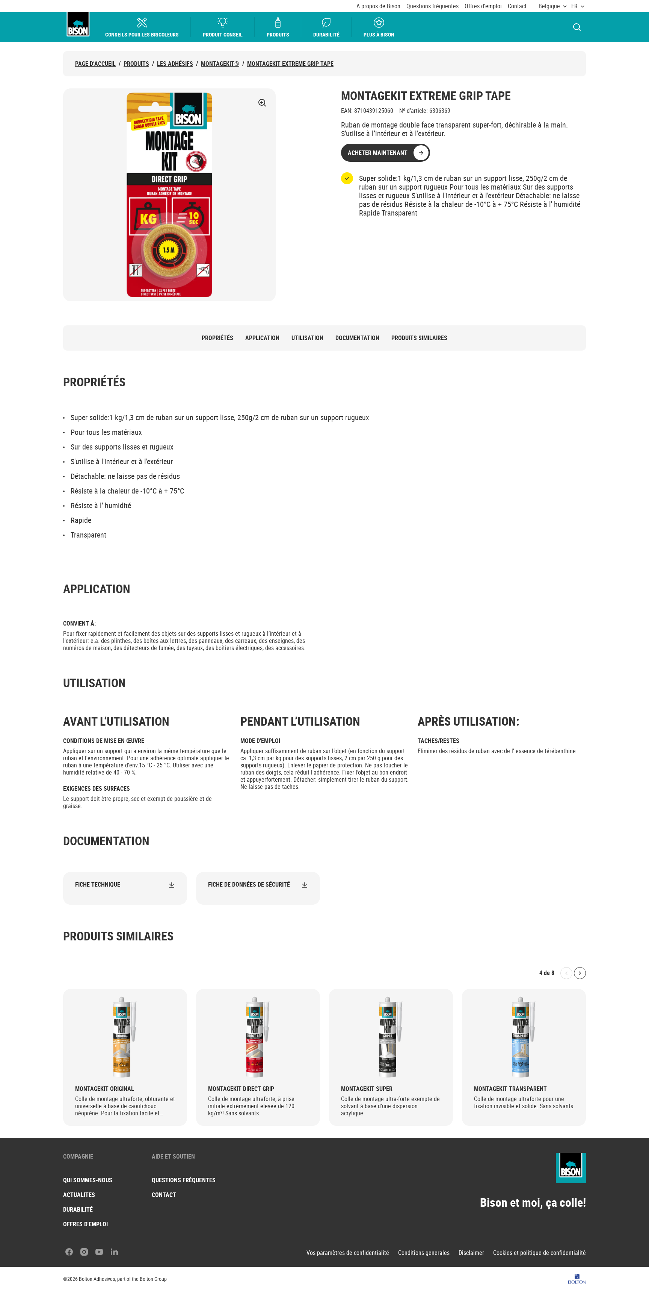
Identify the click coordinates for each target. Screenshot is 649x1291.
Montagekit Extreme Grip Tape (290, 63)
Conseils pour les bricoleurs (142, 34)
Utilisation (307, 338)
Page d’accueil (95, 63)
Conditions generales (424, 1252)
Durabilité (326, 34)
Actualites (79, 1195)
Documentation (357, 338)
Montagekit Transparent (510, 1088)
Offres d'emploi (483, 6)
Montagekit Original (104, 1088)
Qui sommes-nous (87, 1180)
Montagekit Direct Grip (241, 1088)
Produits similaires (419, 338)
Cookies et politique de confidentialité (539, 1252)
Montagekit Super (366, 1088)
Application (262, 338)
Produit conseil (223, 34)
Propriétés (217, 338)
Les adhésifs (175, 63)
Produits (278, 34)
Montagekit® (220, 63)
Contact (517, 6)
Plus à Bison (379, 34)
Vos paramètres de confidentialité (347, 1252)
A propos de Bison (378, 6)
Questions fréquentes (432, 6)
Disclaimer (471, 1252)
